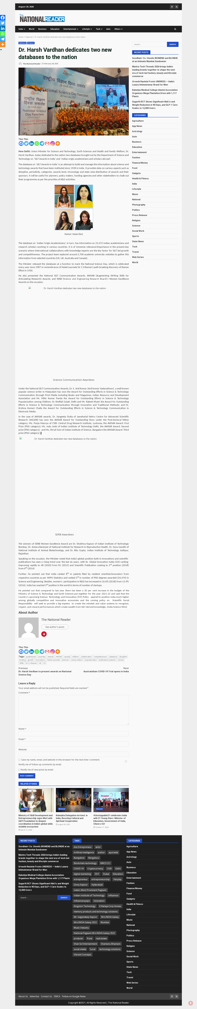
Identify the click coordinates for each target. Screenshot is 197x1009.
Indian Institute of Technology (89, 895)
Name (22, 728)
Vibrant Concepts (82, 954)
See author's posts (54, 626)
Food (134, 168)
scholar (121, 660)
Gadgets (136, 173)
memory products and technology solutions (96, 911)
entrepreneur (81, 879)
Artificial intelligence (84, 852)
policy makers (77, 660)
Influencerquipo (82, 900)
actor (98, 847)
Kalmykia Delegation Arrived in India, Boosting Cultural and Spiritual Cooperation (73, 800)
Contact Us (46, 996)
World (31, 29)
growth (30, 660)
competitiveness (100, 656)
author (101, 852)
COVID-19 (79, 868)
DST (97, 873)
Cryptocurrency (95, 868)
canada (67, 656)
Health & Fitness (140, 178)
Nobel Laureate (53, 660)
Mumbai (105, 922)
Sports (135, 236)
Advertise (34, 996)
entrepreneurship (101, 879)
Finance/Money (140, 163)
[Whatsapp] (36, 143)
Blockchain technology (85, 863)
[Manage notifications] (191, 1003)
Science (31, 43)
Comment (24, 692)
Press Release (139, 215)
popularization (91, 660)
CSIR (109, 868)
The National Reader (32, 63)
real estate (101, 938)
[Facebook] (21, 143)
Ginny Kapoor (81, 884)
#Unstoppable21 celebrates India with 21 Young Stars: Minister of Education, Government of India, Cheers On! (111, 800)
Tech (98, 29)
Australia (41, 656)
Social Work (138, 231)
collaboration (86, 656)
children (75, 656)
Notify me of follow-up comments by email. (40, 764)
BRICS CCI (105, 863)
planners (65, 660)
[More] (57, 143)
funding (22, 660)
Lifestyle (86, 29)
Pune (89, 938)
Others (117, 29)
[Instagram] (52, 143)
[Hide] (1, 50)
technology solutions (109, 949)
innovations (40, 660)
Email (22, 739)
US (44, 663)
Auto (108, 29)
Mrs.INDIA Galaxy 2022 (85, 922)
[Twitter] (26, 143)
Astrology (137, 131)
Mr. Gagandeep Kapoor (85, 916)
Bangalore (79, 857)
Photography (138, 204)
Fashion (136, 157)
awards (51, 656)
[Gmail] (47, 143)
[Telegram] (42, 143)
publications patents (107, 660)
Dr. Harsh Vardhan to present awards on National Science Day (44, 671)
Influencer (113, 895)
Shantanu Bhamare (110, 943)
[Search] (175, 29)
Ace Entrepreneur (83, 847)
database (113, 656)
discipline (123, 656)
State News (138, 241)
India (20, 29)
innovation (99, 900)
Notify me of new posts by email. (37, 769)
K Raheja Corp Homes (110, 906)
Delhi (118, 868)
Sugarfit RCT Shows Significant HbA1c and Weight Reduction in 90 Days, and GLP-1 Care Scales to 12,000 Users (155, 104)
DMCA (57, 996)
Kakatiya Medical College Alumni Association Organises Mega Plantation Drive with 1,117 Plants (155, 93)
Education (55, 29)
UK (40, 663)
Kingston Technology (84, 906)
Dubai (106, 873)
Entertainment (70, 29)
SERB (21, 663)
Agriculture (138, 121)
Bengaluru (93, 857)
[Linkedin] (31, 143)
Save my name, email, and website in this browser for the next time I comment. (60, 759)
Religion (136, 220)
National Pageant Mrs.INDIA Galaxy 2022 (94, 933)
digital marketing (82, 873)
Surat (92, 949)
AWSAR (59, 656)
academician (31, 656)
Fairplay (117, 879)
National (22, 43)
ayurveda (113, 852)
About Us (23, 996)
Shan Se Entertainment (85, 943)
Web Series (138, 257)
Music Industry (81, 927)
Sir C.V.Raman (31, 663)
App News (137, 126)
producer (78, 938)
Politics (136, 210)
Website (22, 749)
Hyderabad (97, 884)
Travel (135, 252)
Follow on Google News (74, 996)
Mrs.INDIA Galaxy (110, 916)
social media (80, 949)
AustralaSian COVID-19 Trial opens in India (106, 670)
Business (42, 29)
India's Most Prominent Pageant (90, 890)
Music (135, 194)
